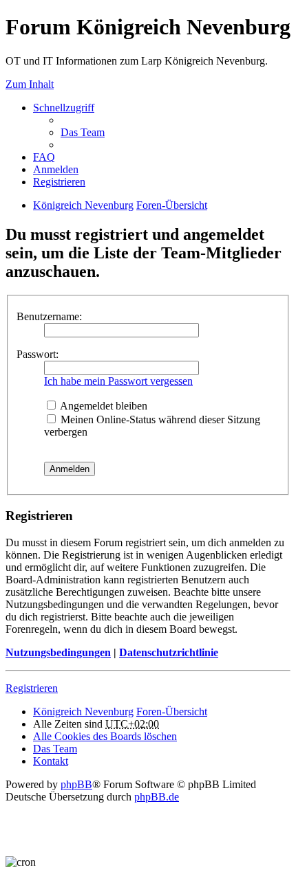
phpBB (76, 784)
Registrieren (32, 688)
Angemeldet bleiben (102, 406)
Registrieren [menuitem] (59, 182)
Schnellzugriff (63, 107)
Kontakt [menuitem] (50, 761)
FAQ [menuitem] (44, 157)
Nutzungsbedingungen (58, 652)
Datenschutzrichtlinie (168, 652)
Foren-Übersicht (171, 205)
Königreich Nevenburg (83, 205)
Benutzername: (49, 316)
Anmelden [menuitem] (55, 169)
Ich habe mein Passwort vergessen (118, 381)
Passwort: (38, 354)
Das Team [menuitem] (83, 132)
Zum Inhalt (30, 84)
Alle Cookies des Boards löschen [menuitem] (105, 736)
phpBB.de (156, 797)
